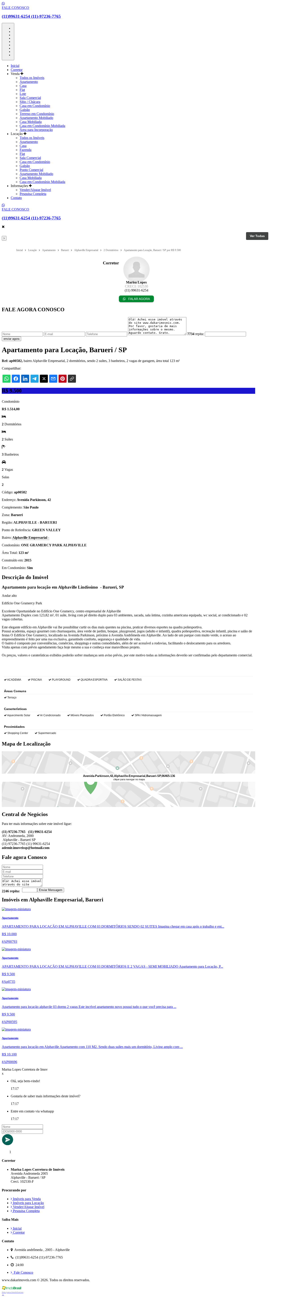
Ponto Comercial (31, 170)
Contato (16, 198)
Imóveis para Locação (28, 1203)
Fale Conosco (22, 1272)
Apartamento (29, 82)
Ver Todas (257, 236)
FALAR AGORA (138, 299)
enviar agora (11, 338)
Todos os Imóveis (32, 78)
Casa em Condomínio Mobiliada (42, 126)
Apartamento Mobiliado (36, 118)
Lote (23, 94)
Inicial (15, 66)
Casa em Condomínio (35, 106)
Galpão (25, 110)
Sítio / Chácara (30, 102)
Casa (23, 86)
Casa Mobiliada (31, 122)
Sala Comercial (30, 98)
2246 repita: (11, 891)
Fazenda (25, 150)
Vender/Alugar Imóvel (35, 190)
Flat (22, 90)
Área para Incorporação (36, 130)
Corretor (16, 70)
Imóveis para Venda (26, 1199)
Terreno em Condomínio (37, 114)
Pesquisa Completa (33, 194)
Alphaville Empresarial (30, 537)
